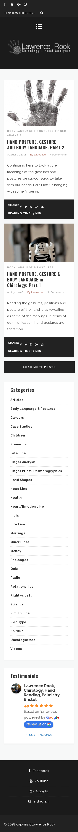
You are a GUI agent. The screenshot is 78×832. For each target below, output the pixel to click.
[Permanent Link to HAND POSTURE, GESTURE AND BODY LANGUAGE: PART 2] (39, 125)
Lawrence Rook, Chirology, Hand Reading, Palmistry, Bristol (42, 692)
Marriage (18, 533)
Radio (15, 577)
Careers (17, 417)
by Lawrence (38, 154)
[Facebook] (7, 4)
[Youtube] (14, 4)
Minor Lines (19, 542)
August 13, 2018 (16, 154)
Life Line (18, 524)
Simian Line (20, 613)
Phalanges (19, 560)
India (14, 515)
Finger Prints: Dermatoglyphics (36, 471)
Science (17, 604)
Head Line (19, 488)
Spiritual (17, 631)
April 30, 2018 (15, 292)
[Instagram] (27, 4)
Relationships (21, 586)
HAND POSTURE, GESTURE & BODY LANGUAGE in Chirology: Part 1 (33, 279)
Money (15, 551)
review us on (36, 724)
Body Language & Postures (30, 131)
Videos (16, 649)
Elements (18, 444)
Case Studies (21, 426)
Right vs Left (21, 595)
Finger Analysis (23, 462)
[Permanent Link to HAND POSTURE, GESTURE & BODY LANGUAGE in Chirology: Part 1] (39, 261)
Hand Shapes (21, 480)
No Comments (58, 154)
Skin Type (18, 622)
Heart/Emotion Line (27, 506)
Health (16, 497)
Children (17, 435)
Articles (16, 400)
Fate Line (18, 453)
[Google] (20, 4)
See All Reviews (39, 735)
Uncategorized (23, 640)
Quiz (14, 568)
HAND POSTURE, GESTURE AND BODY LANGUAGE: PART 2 (35, 145)
